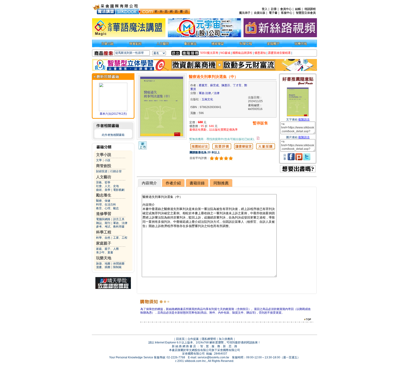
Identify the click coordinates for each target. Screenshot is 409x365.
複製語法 (304, 119)
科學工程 (103, 232)
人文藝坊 (103, 177)
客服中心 (286, 12)
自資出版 (259, 12)
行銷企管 (116, 171)
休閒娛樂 (118, 263)
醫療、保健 (103, 200)
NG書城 (225, 53)
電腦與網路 (103, 219)
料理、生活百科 (106, 204)
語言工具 (118, 219)
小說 (107, 160)
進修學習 (103, 214)
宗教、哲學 (103, 182)
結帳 (298, 9)
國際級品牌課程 (242, 53)
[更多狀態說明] (258, 138)
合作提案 (193, 339)
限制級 (117, 267)
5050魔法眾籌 (209, 53)
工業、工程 (120, 237)
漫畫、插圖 (103, 267)
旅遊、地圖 (103, 263)
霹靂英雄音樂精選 (279, 53)
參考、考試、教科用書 (110, 226)
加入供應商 (226, 339)
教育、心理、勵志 (107, 208)
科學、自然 (103, 237)
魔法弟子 (244, 12)
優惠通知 (260, 53)
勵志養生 (103, 195)
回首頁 (180, 339)
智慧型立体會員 (306, 12)
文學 (99, 160)
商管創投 (103, 166)
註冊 (274, 9)
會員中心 (286, 9)
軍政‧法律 (205, 93)
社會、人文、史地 (107, 186)
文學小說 (103, 155)
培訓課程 (310, 9)
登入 (264, 9)
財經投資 (101, 171)
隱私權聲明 (209, 339)
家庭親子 (103, 243)
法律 (216, 93)
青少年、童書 (104, 252)
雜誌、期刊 (103, 223)
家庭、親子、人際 (107, 249)
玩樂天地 (103, 258)
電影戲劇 (118, 190)
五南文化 (207, 99)
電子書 (273, 12)
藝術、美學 (103, 190)
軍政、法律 (120, 223)
